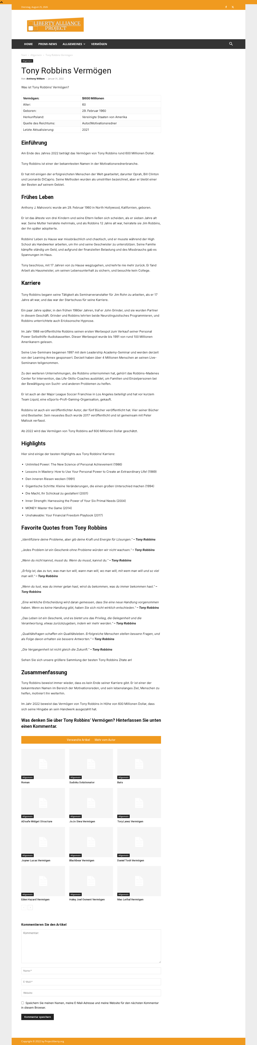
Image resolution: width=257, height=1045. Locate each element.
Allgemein (36, 55)
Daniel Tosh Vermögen (130, 860)
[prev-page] (23, 907)
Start (24, 55)
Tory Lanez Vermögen (130, 821)
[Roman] (43, 764)
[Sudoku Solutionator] (91, 764)
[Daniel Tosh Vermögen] (139, 842)
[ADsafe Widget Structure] (43, 803)
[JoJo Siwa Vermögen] (91, 803)
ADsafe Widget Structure (36, 821)
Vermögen (99, 44)
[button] (231, 44)
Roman (25, 782)
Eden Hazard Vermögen (35, 899)
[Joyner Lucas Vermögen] (43, 842)
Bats (120, 782)
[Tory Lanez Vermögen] (139, 803)
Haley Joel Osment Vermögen (87, 899)
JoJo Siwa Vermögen (82, 821)
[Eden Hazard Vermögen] (43, 881)
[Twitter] (233, 7)
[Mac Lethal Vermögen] (139, 881)
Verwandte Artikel (78, 739)
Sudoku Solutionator (82, 782)
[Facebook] (226, 7)
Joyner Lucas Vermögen (35, 860)
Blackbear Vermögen (81, 860)
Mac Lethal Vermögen (130, 899)
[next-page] (30, 907)
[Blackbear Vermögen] (91, 842)
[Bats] (139, 764)
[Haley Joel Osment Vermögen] (91, 881)
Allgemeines (72, 44)
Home (28, 44)
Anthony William (36, 78)
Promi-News (47, 44)
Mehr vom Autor (105, 739)
